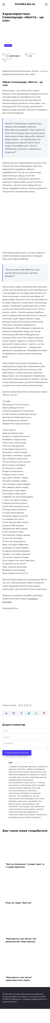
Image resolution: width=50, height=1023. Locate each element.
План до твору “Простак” (19, 903)
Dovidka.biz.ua (25, 4)
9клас (8, 45)
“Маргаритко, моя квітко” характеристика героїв (19, 978)
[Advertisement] (25, 222)
